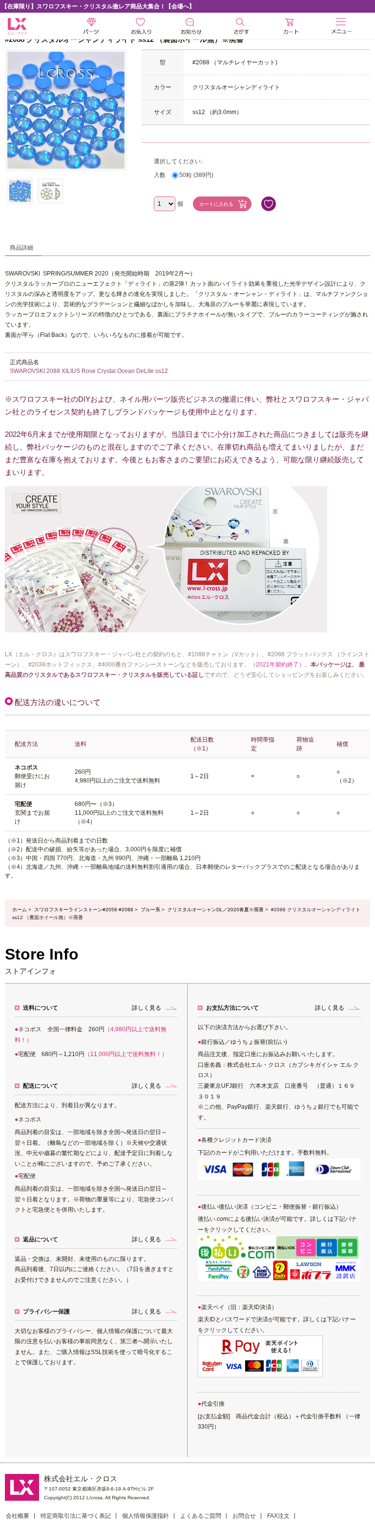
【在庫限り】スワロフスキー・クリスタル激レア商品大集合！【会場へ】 (98, 6)
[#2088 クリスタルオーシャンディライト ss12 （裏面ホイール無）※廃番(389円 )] (20, 191)
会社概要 (17, 1516)
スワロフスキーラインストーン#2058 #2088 (83, 909)
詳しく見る (146, 1007)
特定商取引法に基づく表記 (76, 1516)
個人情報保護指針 (145, 1516)
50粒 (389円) (196, 175)
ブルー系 (150, 909)
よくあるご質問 (200, 1516)
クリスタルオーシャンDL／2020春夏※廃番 (215, 909)
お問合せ (244, 1516)
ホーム (19, 909)
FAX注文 (278, 1516)
